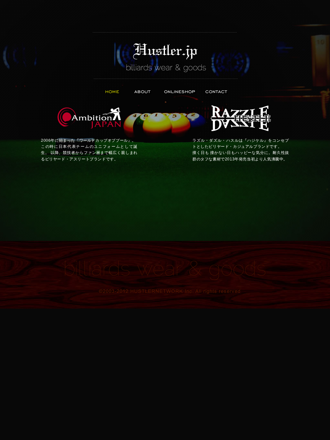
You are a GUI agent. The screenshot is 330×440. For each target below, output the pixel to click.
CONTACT (216, 92)
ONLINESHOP (180, 92)
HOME (112, 92)
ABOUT (142, 92)
